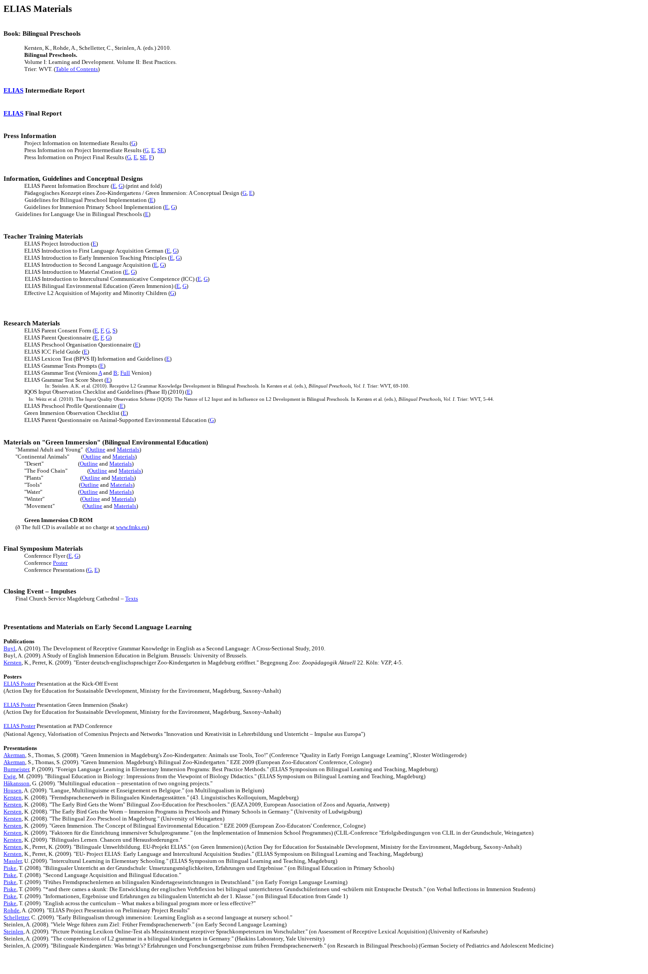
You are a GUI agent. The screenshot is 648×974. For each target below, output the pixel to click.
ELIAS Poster (19, 683)
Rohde (11, 910)
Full (125, 372)
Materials (128, 449)
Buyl (9, 648)
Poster (60, 563)
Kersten (13, 662)
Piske (10, 868)
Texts (131, 598)
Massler (13, 861)
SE (160, 150)
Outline (96, 449)
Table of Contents (77, 69)
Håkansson (17, 783)
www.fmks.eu (131, 527)
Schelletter (16, 917)
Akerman (14, 755)
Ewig (10, 776)
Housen (13, 790)
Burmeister (16, 769)
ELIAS (13, 90)
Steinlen (13, 931)
